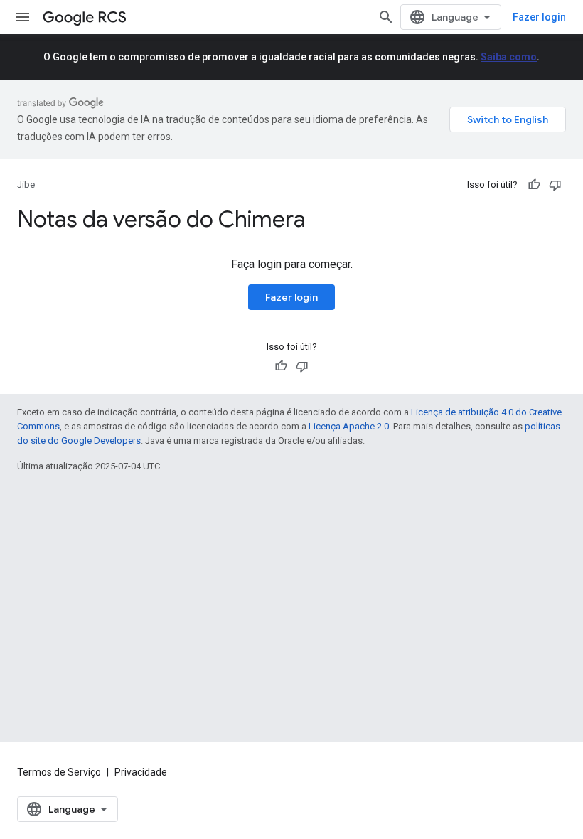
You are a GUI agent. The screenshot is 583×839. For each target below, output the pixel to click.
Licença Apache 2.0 (349, 426)
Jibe (26, 184)
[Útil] (534, 185)
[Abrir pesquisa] (386, 17)
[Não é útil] (555, 185)
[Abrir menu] (23, 17)
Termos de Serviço (59, 772)
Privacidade (140, 772)
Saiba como (509, 57)
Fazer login (539, 17)
